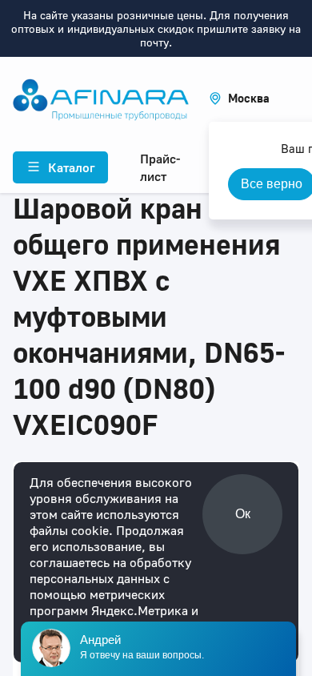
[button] (239, 98)
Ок (242, 514)
